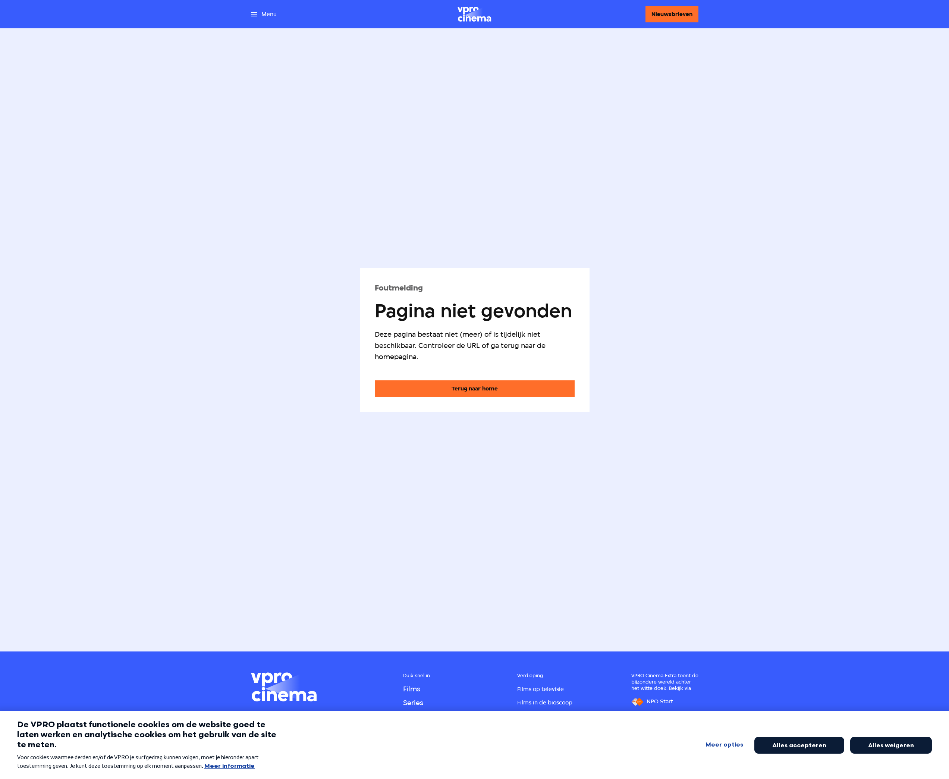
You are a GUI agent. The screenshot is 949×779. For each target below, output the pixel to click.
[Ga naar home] (474, 14)
